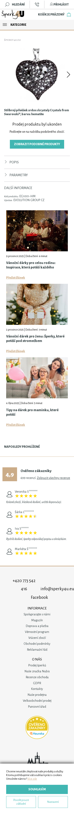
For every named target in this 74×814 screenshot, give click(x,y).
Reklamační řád (37, 649)
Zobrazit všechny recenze (53, 478)
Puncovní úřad (37, 706)
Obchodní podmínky (37, 643)
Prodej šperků (37, 665)
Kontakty (37, 688)
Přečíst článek (15, 277)
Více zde (32, 778)
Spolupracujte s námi (37, 614)
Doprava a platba (37, 626)
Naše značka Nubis (37, 671)
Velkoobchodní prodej (37, 700)
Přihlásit (61, 4)
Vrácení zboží (37, 637)
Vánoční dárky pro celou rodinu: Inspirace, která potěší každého (31, 265)
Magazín (37, 620)
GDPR (37, 683)
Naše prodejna (37, 694)
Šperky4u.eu (12, 40)
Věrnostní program (37, 632)
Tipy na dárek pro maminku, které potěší (32, 412)
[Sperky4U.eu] (13, 14)
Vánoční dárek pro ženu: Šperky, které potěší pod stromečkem (35, 339)
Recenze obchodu (37, 677)
